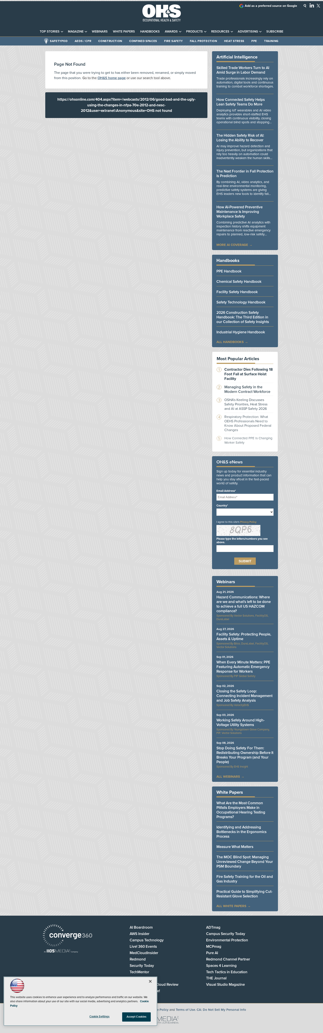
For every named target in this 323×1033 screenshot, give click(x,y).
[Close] (150, 981)
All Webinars (228, 777)
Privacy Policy (248, 521)
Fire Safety (173, 41)
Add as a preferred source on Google (271, 6)
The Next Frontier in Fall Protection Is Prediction (245, 173)
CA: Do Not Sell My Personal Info (221, 1010)
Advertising (248, 31)
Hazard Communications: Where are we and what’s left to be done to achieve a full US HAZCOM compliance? (243, 604)
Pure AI (212, 953)
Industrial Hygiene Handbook (240, 332)
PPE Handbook (228, 271)
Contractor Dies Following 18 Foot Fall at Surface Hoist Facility (248, 374)
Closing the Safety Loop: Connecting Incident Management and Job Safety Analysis (244, 696)
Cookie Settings (99, 1016)
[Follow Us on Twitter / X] (318, 5)
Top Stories (50, 31)
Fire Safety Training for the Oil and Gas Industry (244, 879)
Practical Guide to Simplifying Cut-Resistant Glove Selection (244, 894)
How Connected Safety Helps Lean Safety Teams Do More (240, 102)
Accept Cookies (137, 1016)
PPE (254, 41)
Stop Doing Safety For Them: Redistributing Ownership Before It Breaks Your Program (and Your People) (244, 755)
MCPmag (213, 946)
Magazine (75, 31)
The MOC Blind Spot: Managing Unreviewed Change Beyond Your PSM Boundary (244, 862)
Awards (171, 31)
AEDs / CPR (83, 41)
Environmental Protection (227, 940)
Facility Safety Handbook (237, 292)
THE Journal (216, 978)
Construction (110, 41)
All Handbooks (230, 342)
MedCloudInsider (144, 953)
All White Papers (231, 906)
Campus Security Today (225, 933)
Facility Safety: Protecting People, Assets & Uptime (243, 636)
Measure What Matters (234, 846)
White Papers (124, 31)
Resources (220, 31)
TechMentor (139, 972)
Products (194, 31)
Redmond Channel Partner (228, 959)
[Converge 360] (67, 936)
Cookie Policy (158, 1010)
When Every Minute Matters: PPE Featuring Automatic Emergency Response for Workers (243, 667)
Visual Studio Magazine (225, 984)
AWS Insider (139, 933)
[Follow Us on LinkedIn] (312, 5)
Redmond (138, 959)
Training (271, 41)
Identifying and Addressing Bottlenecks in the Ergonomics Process (241, 832)
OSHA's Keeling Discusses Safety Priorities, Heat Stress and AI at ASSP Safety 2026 (245, 404)
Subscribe (274, 31)
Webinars (100, 31)
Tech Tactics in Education (226, 972)
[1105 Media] (61, 951)
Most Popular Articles (238, 358)
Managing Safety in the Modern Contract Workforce (247, 389)
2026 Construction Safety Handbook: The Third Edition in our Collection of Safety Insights (242, 317)
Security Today (142, 965)
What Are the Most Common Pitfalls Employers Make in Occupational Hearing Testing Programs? (240, 810)
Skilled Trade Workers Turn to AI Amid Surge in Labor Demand (242, 70)
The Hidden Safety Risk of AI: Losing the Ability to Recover (240, 137)
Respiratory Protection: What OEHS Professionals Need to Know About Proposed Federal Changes (247, 423)
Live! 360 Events (143, 946)
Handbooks (150, 31)
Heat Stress (234, 41)
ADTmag (213, 927)
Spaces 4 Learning (221, 965)
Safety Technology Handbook (240, 302)
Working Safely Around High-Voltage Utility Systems (240, 722)
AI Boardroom (141, 927)
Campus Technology (147, 940)
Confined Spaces (143, 41)
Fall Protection (203, 41)
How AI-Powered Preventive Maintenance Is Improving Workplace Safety (239, 212)
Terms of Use (185, 1010)
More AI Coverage (232, 245)
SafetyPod (59, 41)
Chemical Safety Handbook (238, 281)
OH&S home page (112, 78)
